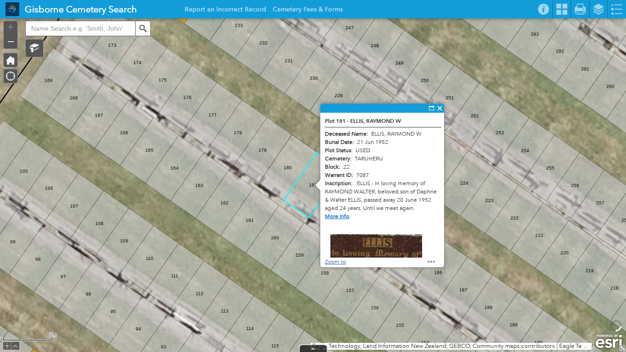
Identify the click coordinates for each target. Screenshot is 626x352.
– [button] (11, 41)
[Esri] (609, 341)
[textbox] (80, 28)
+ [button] (10, 27)
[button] (34, 48)
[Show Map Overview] (622, 348)
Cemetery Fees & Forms (308, 10)
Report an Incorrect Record (225, 10)
